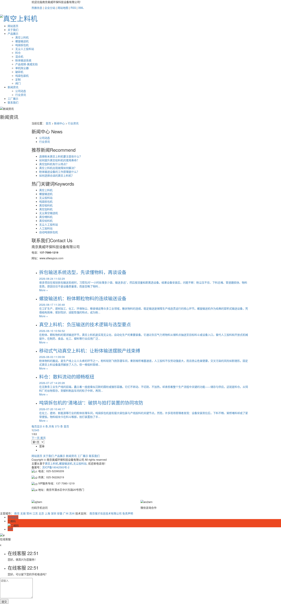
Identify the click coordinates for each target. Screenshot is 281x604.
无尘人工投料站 (24, 49)
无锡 (23, 513)
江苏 (35, 513)
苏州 (72, 513)
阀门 (18, 83)
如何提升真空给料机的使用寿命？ (59, 160)
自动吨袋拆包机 (48, 232)
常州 (29, 513)
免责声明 (127, 513)
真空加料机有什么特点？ (54, 164)
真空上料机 (22, 37)
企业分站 (50, 8)
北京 (41, 513)
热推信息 (37, 8)
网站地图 (63, 8)
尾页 (43, 438)
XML (81, 8)
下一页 (36, 438)
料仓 (18, 53)
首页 (48, 123)
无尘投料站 (46, 198)
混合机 (19, 56)
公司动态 (20, 91)
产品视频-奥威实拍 (26, 64)
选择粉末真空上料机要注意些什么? (60, 156)
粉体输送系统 (23, 60)
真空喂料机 (46, 217)
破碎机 (19, 72)
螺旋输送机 (22, 41)
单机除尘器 (22, 68)
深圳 (53, 513)
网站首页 (13, 26)
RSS (73, 8)
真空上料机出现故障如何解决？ (58, 168)
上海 (47, 513)
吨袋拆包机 (22, 45)
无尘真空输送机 (48, 213)
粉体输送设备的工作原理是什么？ (59, 172)
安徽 (59, 513)
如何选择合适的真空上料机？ (56, 175)
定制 (18, 79)
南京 (16, 513)
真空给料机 (46, 221)
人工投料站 (46, 228)
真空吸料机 (46, 205)
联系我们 (13, 102)
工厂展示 (13, 98)
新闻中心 (59, 123)
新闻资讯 (13, 87)
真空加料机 (46, 209)
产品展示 (13, 33)
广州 (65, 513)
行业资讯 (20, 95)
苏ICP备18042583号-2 (55, 467)
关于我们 (13, 30)
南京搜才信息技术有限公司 (105, 513)
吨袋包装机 (22, 75)
